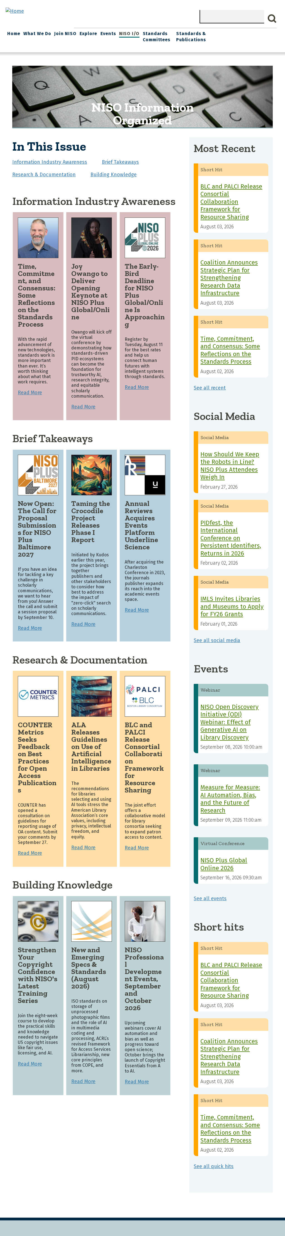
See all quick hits (214, 1166)
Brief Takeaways (120, 162)
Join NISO (65, 33)
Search (272, 18)
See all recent (210, 388)
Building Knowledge (113, 175)
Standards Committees (156, 36)
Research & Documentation (44, 175)
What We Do (37, 33)
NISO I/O (129, 33)
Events (108, 33)
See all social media (217, 640)
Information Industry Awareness (49, 162)
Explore (88, 33)
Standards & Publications (191, 36)
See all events (210, 898)
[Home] (15, 11)
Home (13, 33)
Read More (30, 393)
